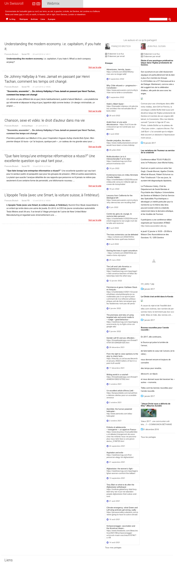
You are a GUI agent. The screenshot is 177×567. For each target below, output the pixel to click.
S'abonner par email (116, 56)
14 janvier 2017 (149, 142)
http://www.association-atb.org (153, 225)
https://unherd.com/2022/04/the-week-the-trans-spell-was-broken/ (121, 237)
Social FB (25, 54)
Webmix (53, 3)
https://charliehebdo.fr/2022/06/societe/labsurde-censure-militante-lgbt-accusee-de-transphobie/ (122, 181)
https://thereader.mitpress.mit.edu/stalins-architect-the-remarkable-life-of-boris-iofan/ (122, 108)
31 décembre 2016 (151, 429)
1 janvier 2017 (149, 396)
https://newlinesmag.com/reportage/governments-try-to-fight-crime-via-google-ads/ (122, 324)
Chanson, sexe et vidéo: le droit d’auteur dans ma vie (45, 120)
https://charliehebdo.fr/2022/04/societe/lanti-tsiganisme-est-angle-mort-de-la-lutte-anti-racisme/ (122, 220)
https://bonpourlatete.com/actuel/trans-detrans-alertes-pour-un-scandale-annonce (122, 395)
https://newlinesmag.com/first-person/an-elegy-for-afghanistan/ (120, 455)
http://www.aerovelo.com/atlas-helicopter (120, 414)
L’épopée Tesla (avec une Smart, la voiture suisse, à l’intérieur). (52, 195)
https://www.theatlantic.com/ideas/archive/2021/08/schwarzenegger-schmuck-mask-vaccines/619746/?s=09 (122, 534)
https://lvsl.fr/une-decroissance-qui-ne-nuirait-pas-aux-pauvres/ (122, 126)
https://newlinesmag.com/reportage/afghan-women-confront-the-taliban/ (122, 471)
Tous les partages (148, 437)
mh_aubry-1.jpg (147, 283)
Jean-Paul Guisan (156, 46)
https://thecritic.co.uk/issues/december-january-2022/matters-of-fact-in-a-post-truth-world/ (122, 360)
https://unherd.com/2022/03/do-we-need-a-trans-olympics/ (122, 253)
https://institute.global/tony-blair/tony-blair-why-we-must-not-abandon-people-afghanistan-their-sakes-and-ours (122, 493)
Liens (43, 19)
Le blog (12, 19)
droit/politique (27, 125)
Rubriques (24, 19)
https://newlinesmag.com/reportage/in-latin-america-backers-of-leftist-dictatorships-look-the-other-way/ (122, 273)
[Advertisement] (88, 29)
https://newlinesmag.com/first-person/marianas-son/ (119, 162)
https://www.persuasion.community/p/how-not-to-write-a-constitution (122, 91)
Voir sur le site (94, 67)
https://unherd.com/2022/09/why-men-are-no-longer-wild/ (120, 72)
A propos (51, 19)
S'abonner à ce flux (115, 53)
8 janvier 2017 (149, 289)
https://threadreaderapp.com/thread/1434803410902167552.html (122, 377)
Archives (34, 19)
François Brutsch (121, 46)
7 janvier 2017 (149, 320)
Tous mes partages (113, 547)
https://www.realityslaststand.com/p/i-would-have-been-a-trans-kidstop (122, 143)
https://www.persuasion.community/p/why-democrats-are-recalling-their (122, 201)
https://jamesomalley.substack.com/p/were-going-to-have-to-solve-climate (122, 513)
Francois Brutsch (11, 54)
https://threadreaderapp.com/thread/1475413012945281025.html (122, 341)
